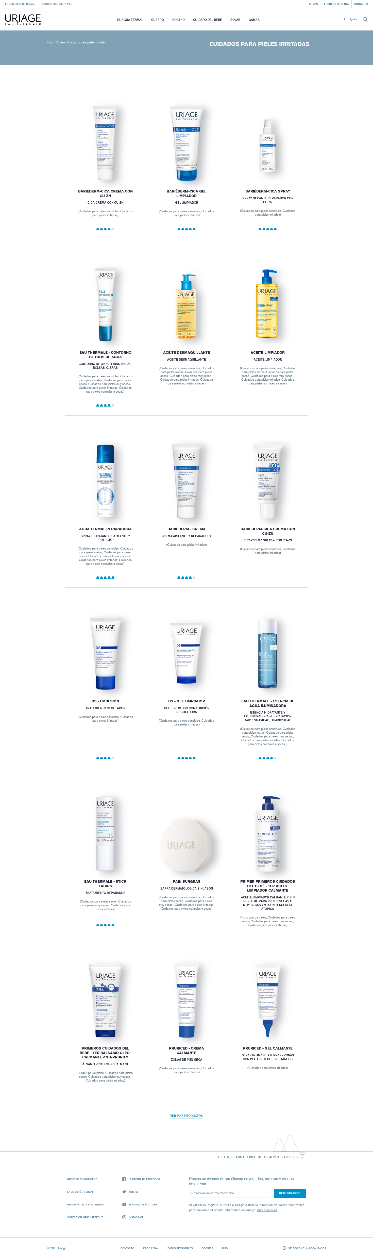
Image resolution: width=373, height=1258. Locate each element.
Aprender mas (267, 1210)
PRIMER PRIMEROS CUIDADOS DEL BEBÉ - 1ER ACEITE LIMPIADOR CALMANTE (267, 886)
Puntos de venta (337, 3)
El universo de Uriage (20, 3)
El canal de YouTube (143, 1204)
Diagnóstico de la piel (56, 3)
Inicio (50, 42)
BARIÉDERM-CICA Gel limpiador (186, 193)
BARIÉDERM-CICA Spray (267, 191)
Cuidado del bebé (207, 20)
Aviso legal (151, 1248)
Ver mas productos (186, 1116)
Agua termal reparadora (105, 529)
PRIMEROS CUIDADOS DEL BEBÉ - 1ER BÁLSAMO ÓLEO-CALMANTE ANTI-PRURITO (105, 1053)
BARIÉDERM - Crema (186, 529)
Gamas (254, 20)
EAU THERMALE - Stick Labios (105, 883)
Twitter (134, 1191)
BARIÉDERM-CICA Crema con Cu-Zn (268, 531)
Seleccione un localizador (306, 1248)
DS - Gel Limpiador (186, 701)
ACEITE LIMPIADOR (268, 352)
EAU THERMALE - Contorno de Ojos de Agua (105, 354)
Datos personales (180, 1248)
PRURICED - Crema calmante (186, 1050)
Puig (225, 1248)
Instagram (136, 1217)
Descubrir (105, 169)
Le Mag (313, 3)
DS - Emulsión (105, 701)
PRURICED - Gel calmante (268, 1048)
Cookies (207, 1248)
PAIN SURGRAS (186, 881)
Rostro (178, 20)
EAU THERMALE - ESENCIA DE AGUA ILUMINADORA (267, 703)
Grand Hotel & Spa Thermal (86, 1204)
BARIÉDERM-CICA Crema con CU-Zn (105, 193)
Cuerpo (157, 20)
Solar (235, 20)
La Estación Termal (80, 1191)
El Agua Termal (130, 20)
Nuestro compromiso (82, 1179)
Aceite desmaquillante (186, 352)
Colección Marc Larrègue (85, 1217)
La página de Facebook (144, 1179)
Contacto (361, 3)
